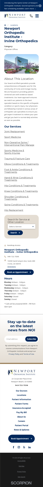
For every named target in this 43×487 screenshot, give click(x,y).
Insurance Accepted (21, 408)
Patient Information (21, 399)
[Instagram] (19, 447)
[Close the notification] (40, 6)
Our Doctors (21, 391)
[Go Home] (5, 25)
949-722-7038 (13, 256)
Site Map (21, 466)
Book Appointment (20, 438)
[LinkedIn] (29, 447)
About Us (21, 417)
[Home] (14, 16)
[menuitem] (21, 461)
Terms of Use (28, 354)
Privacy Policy (14, 354)
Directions (11, 266)
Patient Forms (21, 403)
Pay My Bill (21, 412)
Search (13, 232)
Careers (21, 421)
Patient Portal (21, 425)
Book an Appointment (17, 272)
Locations (21, 395)
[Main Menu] (37, 15)
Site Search (21, 477)
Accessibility (21, 461)
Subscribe (31, 339)
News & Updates (21, 429)
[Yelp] (24, 447)
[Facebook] (13, 447)
